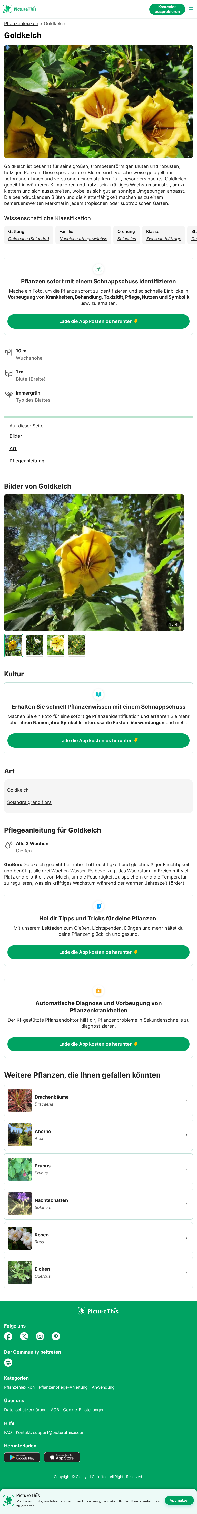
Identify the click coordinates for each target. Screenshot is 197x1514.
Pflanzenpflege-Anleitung (63, 1387)
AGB (55, 1409)
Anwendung (103, 1387)
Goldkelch (18, 790)
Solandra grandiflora (29, 802)
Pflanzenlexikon (21, 23)
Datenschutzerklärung (25, 1409)
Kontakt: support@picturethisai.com (51, 1432)
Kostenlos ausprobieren (167, 9)
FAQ (8, 1432)
